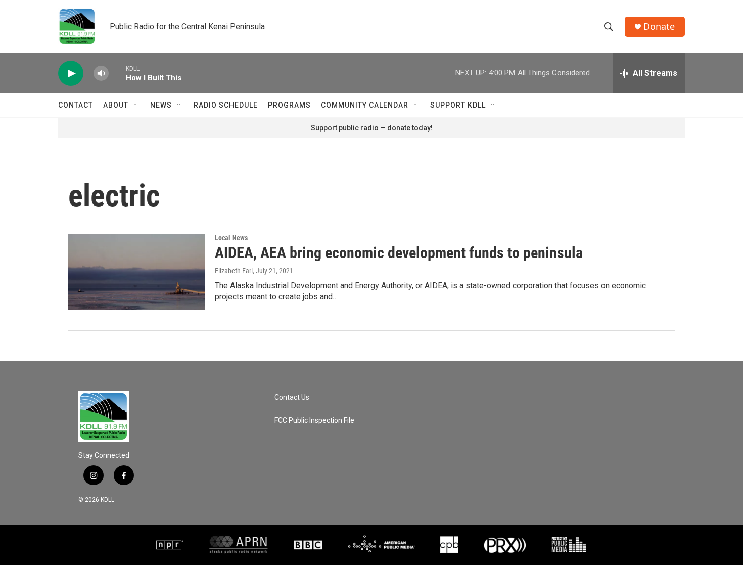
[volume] (101, 73)
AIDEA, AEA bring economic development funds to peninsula (399, 253)
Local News (231, 238)
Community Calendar (364, 105)
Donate (659, 26)
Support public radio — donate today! (372, 128)
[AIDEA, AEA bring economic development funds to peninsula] (136, 272)
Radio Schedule (226, 105)
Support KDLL (458, 105)
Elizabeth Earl (234, 271)
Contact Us (291, 397)
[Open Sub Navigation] (136, 105)
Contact (75, 105)
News (161, 105)
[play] (71, 73)
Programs (289, 105)
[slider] (117, 73)
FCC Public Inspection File (314, 420)
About (115, 105)
